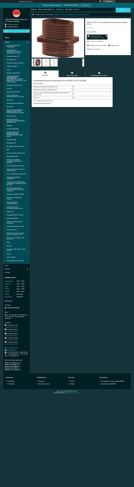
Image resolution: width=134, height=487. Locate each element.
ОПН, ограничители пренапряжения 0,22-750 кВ (15, 95)
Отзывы (7, 272)
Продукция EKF (11, 143)
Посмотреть (85, 5)
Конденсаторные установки (15, 63)
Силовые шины (11, 116)
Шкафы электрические (13, 73)
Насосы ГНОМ (11, 257)
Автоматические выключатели (16, 153)
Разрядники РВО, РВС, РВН (15, 215)
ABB (8, 149)
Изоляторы (49, 14)
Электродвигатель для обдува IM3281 (112, 381)
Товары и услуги (40, 14)
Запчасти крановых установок (16, 166)
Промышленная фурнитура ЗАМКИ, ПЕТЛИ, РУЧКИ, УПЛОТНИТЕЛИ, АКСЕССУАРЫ (15, 111)
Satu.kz (75, 391)
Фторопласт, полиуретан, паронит (14, 198)
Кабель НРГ (10, 211)
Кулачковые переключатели (15, 226)
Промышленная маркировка (15, 103)
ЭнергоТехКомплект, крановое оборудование (16, 169)
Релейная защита (12, 66)
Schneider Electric (12, 230)
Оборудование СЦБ (12, 156)
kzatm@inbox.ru (11, 350)
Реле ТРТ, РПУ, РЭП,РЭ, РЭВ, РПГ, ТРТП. (15, 238)
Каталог (7, 269)
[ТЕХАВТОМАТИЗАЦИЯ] (16, 13)
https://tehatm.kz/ (12, 348)
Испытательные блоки (13, 92)
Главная (33, 9)
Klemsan (9, 246)
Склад (8, 254)
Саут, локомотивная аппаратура (16, 174)
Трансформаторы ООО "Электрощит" (13, 46)
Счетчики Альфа (11, 139)
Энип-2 (9, 69)
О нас (6, 265)
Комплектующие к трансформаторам (12, 202)
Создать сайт (23, 1)
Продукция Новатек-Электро (15, 146)
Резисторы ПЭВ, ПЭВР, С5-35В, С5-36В (16, 249)
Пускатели (10, 100)
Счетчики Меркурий (12, 129)
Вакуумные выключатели (14, 85)
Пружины (9, 125)
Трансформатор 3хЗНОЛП (108, 384)
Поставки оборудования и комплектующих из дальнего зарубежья (15, 189)
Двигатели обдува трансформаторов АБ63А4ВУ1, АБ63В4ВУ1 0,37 (16, 121)
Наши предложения (45, 9)
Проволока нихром (12, 218)
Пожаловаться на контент (73, 392)
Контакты (59, 9)
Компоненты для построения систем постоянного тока (15, 233)
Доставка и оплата (72, 9)
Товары (7, 42)
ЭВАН (8, 242)
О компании (10, 384)
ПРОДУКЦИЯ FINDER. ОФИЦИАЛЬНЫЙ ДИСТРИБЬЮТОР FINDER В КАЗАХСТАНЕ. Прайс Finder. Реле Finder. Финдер (16, 79)
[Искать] (28, 31)
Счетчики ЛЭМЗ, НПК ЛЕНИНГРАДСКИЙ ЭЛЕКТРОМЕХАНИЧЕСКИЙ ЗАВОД (14, 134)
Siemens (9, 88)
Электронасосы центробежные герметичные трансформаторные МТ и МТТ (16, 183)
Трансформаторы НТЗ (13, 56)
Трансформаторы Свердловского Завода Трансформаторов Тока (14, 51)
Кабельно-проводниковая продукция (15, 222)
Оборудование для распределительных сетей (14, 207)
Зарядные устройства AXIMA (15, 194)
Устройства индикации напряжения (13, 177)
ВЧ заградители (11, 59)
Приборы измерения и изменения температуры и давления (14, 161)
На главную (10, 381)
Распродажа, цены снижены (15, 260)
